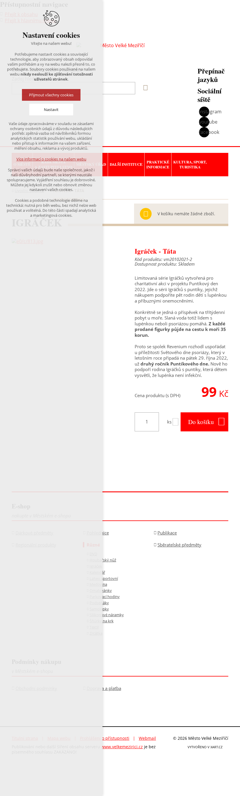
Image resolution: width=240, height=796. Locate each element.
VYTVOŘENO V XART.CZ (205, 747)
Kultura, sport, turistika (190, 164)
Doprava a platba (104, 688)
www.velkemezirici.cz (122, 746)
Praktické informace (157, 164)
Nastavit (51, 109)
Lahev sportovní (104, 578)
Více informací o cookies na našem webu (51, 159)
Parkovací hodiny (105, 596)
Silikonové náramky (107, 614)
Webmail (147, 738)
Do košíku (201, 422)
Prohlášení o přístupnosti (104, 738)
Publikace (167, 533)
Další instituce (126, 164)
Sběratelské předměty (179, 545)
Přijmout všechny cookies (51, 95)
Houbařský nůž (103, 560)
